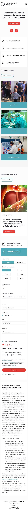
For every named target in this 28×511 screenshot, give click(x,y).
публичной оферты (7, 360)
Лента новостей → (6, 179)
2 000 (21, 274)
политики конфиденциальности (10, 362)
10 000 (21, 278)
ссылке (14, 365)
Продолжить (14, 370)
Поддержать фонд (14, 23)
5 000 (6, 278)
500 (22, 270)
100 (6, 270)
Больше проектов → (7, 75)
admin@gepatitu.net (14, 503)
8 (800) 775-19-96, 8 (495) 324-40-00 (10, 479)
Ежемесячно (20, 262)
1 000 (6, 274)
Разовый (8, 262)
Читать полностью (9, 231)
